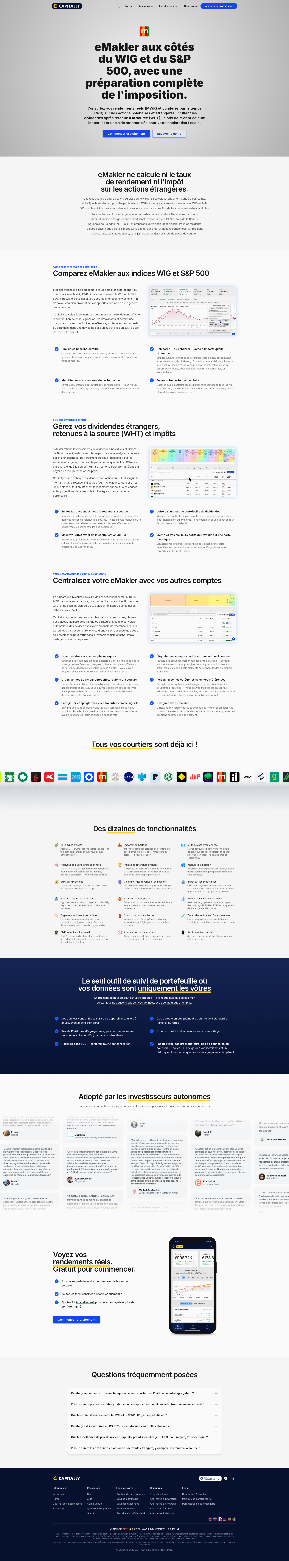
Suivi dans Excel (159, 1494)
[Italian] (234, 1519)
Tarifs (128, 6)
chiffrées (89, 1018)
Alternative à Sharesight (163, 1498)
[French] (220, 1519)
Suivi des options (126, 1508)
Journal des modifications (67, 1503)
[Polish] (215, 1519)
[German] (224, 1519)
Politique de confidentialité (197, 1498)
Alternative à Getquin (162, 1513)
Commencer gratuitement (219, 6)
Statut (90, 1513)
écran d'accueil (85, 1302)
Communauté (95, 1503)
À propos (58, 1494)
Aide (89, 1498)
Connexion (190, 6)
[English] (210, 1519)
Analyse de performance (130, 1494)
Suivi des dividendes (127, 1503)
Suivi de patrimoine (127, 1498)
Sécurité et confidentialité (130, 1513)
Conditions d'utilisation (194, 1494)
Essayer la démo (169, 133)
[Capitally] (67, 6)
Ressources (145, 6)
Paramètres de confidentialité (198, 1503)
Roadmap (58, 1508)
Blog (89, 1494)
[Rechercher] (118, 6)
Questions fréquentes (99, 1508)
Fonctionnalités (168, 6)
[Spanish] (229, 1519)
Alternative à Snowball (163, 1503)
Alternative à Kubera (161, 1508)
